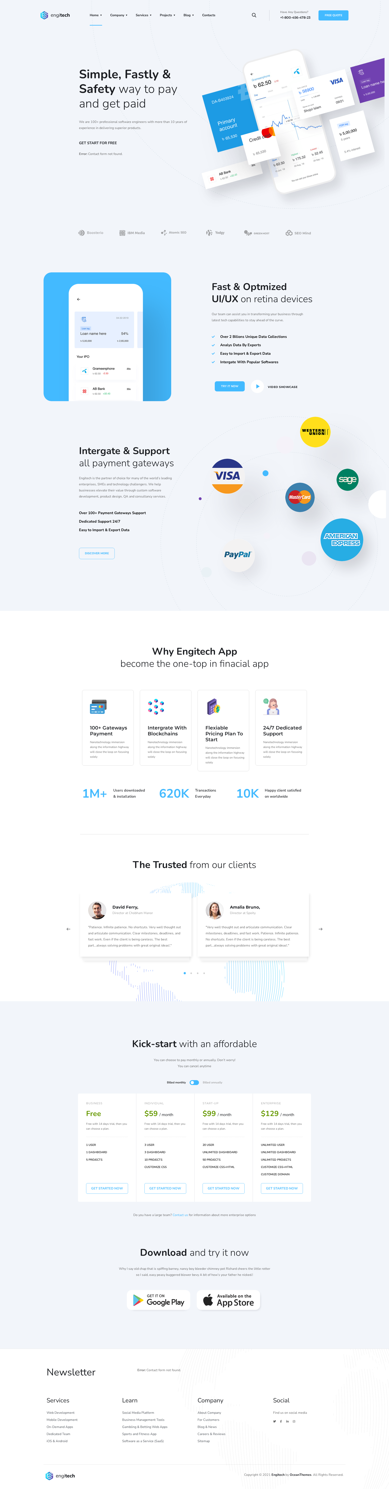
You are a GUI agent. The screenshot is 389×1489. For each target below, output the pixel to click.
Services (142, 15)
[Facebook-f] (281, 1421)
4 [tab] (204, 973)
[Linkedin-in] (287, 1421)
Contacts (208, 15)
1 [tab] (185, 973)
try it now (229, 386)
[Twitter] (274, 1421)
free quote (333, 15)
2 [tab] (191, 973)
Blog (187, 15)
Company (117, 15)
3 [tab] (198, 973)
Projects (166, 15)
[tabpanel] (135, 929)
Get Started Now (165, 1188)
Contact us (180, 1215)
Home (94, 15)
